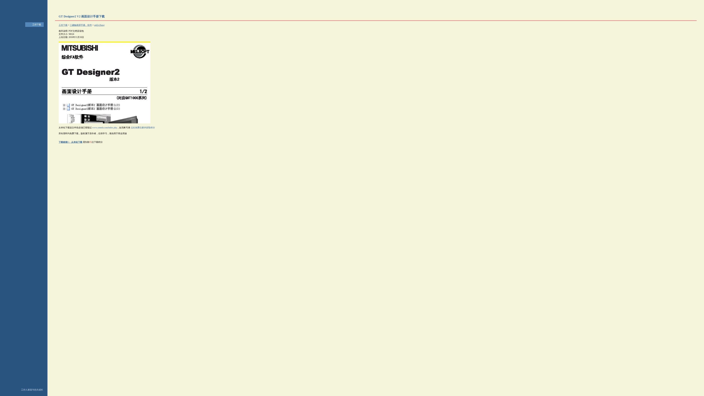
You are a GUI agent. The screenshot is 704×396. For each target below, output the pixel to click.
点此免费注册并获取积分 (143, 127)
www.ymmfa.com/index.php (104, 127)
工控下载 (36, 24)
